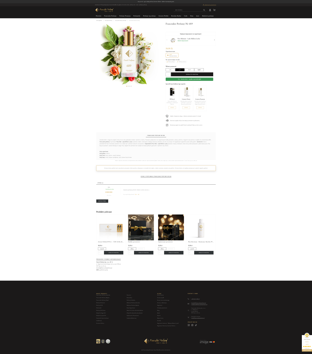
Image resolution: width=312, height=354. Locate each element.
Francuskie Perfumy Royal (102, 300)
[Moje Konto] (210, 10)
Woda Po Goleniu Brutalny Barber (135, 310)
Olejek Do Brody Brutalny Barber (135, 313)
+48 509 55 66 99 (143, 4)
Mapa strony (160, 318)
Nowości (129, 295)
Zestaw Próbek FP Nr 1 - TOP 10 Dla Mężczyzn (111, 242)
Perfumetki (98, 308)
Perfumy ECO (99, 305)
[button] (126, 86)
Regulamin (159, 305)
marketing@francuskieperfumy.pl (199, 304)
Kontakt (159, 320)
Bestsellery (129, 297)
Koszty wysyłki (160, 297)
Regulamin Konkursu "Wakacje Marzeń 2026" (168, 323)
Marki (158, 313)
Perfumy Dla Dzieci (101, 310)
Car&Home (99, 320)
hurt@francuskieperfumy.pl (198, 318)
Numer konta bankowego (163, 300)
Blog (158, 310)
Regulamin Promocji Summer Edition (166, 325)
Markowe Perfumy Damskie (133, 302)
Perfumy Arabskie (131, 300)
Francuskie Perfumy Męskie (102, 297)
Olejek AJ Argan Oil (101, 313)
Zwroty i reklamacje (162, 302)
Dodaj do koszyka (192, 74)
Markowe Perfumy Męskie (133, 305)
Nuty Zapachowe (131, 308)
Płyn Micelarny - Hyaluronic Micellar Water (201, 242)
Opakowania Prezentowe (133, 315)
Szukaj (204, 10)
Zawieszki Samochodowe (102, 318)
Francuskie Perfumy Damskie (103, 295)
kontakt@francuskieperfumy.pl (104, 268)
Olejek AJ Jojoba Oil (101, 315)
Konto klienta (160, 295)
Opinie (159, 315)
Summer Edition (100, 323)
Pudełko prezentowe (134, 242)
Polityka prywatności (162, 308)
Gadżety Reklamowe (131, 318)
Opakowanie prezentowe (165, 242)
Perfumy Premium (100, 302)
